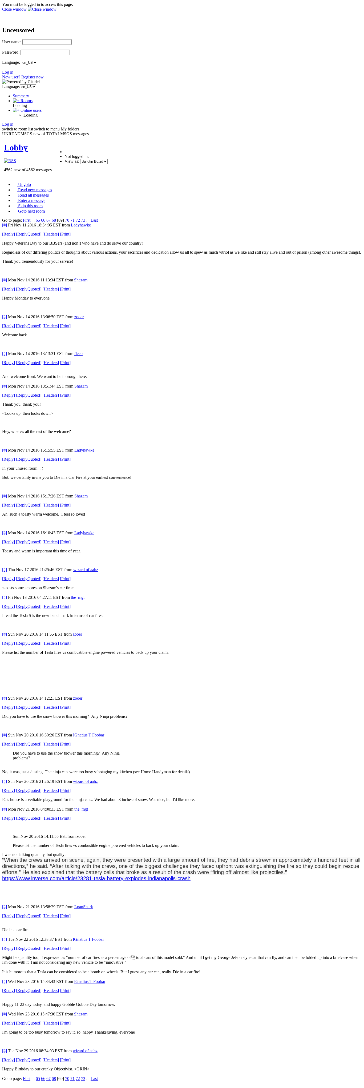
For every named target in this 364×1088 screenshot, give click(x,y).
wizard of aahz (85, 569)
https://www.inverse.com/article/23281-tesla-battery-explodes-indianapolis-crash (96, 878)
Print (65, 234)
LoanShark (83, 906)
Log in (7, 72)
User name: (11, 41)
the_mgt (77, 597)
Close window (15, 9)
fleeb (78, 353)
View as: (71, 161)
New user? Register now (23, 77)
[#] (4, 225)
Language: (11, 62)
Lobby (16, 147)
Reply (8, 234)
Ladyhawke (81, 225)
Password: (10, 52)
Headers (50, 234)
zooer (79, 316)
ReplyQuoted (28, 234)
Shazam (80, 280)
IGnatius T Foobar (88, 735)
